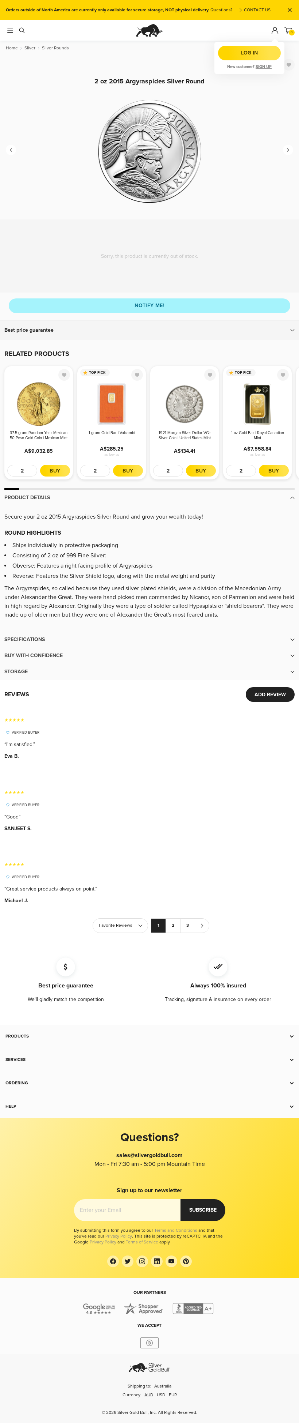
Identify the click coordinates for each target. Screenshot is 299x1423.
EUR (173, 1395)
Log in (249, 53)
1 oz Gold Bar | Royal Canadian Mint (257, 435)
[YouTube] (171, 1261)
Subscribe (203, 1210)
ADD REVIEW (270, 695)
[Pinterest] (186, 1261)
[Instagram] (142, 1261)
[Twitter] (127, 1261)
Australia (162, 1386)
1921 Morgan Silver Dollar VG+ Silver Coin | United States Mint (185, 435)
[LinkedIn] (157, 1261)
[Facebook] (113, 1261)
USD (161, 1395)
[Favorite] (289, 65)
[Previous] (11, 150)
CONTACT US (257, 10)
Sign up (264, 66)
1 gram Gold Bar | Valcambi (112, 432)
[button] (149, 330)
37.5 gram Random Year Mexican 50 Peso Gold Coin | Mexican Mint (38, 435)
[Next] (288, 150)
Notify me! (149, 305)
